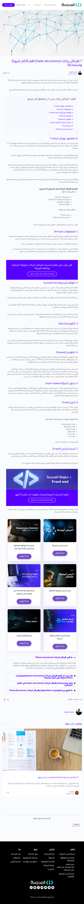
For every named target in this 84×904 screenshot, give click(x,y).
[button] (42, 657)
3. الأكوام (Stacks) (66, 116)
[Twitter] (49, 887)
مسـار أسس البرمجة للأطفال (60, 591)
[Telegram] (34, 887)
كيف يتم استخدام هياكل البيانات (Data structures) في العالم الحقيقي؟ (45, 684)
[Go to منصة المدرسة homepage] (71, 5)
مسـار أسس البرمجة (60, 546)
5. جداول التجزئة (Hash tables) (61, 123)
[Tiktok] (31, 887)
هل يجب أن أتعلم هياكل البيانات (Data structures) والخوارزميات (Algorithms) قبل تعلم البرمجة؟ (44, 677)
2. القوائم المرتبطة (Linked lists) (61, 113)
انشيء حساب (8, 5)
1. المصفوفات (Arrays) (65, 109)
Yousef (71, 792)
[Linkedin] (42, 887)
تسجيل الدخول (21, 5)
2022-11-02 (70, 794)
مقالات (70, 699)
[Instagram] (38, 887)
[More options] (30, 5)
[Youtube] (45, 887)
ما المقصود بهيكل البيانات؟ (63, 106)
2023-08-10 (72, 74)
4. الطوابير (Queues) (65, 119)
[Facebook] (52, 887)
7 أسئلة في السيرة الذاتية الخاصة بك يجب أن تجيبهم (58, 777)
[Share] (4, 700)
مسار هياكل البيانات (24, 636)
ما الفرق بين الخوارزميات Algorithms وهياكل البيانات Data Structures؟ (41, 690)
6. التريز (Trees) (67, 126)
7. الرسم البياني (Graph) (64, 129)
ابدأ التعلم (60, 553)
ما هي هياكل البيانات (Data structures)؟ (54, 657)
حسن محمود (73, 72)
